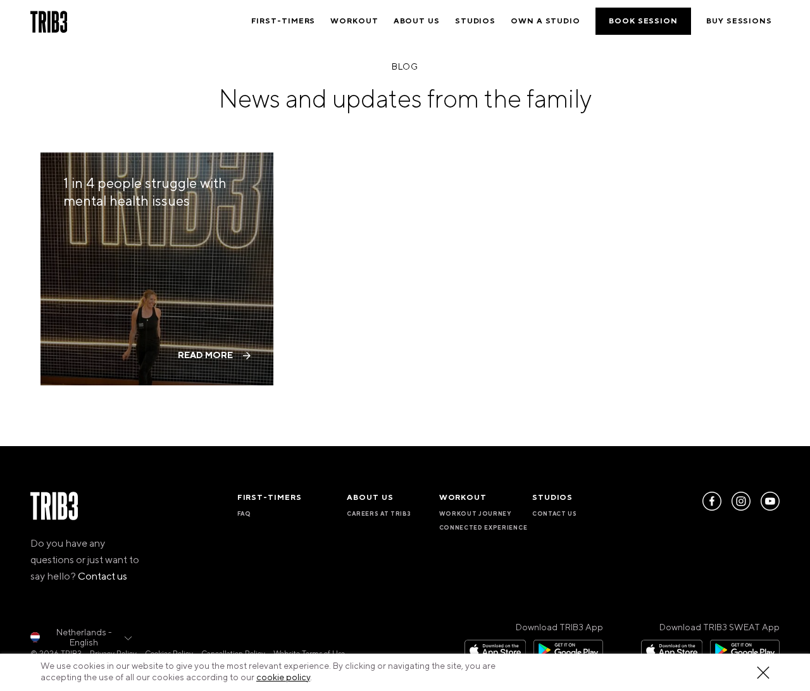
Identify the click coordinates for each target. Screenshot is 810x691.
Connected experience (483, 528)
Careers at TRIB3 (379, 514)
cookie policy (283, 677)
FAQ (244, 514)
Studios (475, 21)
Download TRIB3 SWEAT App (719, 627)
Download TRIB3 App (559, 627)
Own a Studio (545, 21)
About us (417, 21)
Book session (643, 21)
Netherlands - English (84, 638)
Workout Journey (475, 514)
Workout (354, 21)
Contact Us (554, 514)
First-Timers (283, 21)
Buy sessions (739, 21)
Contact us (102, 576)
